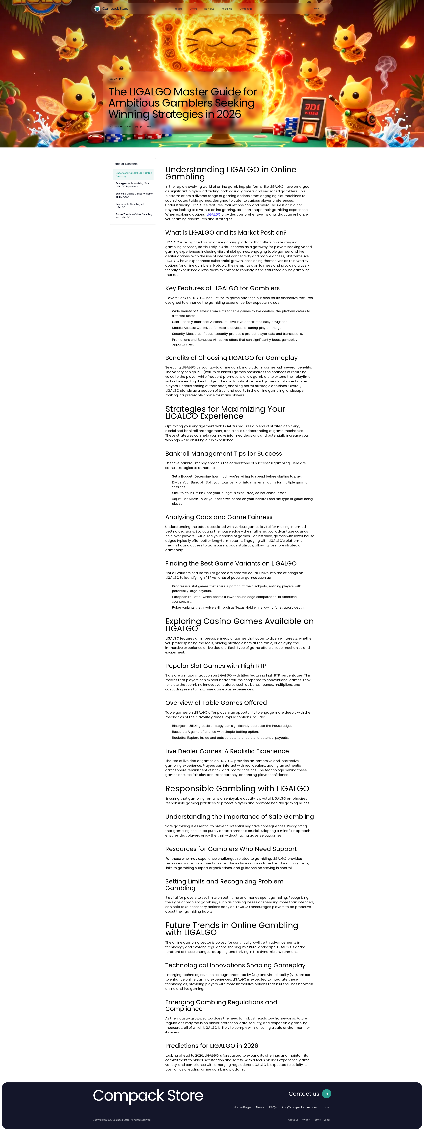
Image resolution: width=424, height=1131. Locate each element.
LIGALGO (213, 214)
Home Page (242, 1107)
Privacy (306, 1119)
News (260, 1107)
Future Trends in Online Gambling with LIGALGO (134, 216)
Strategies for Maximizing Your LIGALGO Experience (132, 185)
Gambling (117, 79)
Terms (317, 1119)
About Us (293, 1119)
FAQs (273, 1107)
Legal (327, 1119)
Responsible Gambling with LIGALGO (130, 206)
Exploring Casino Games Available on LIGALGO (134, 195)
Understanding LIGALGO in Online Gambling (134, 174)
